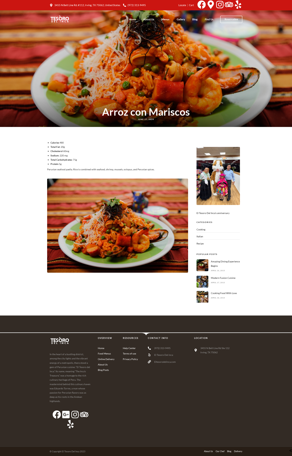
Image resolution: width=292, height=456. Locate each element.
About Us (148, 19)
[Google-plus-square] (66, 414)
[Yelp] (238, 4)
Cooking (201, 229)
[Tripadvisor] (229, 4)
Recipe (200, 243)
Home (132, 19)
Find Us (209, 19)
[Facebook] (201, 4)
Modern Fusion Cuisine (223, 277)
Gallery (181, 19)
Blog (195, 19)
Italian (200, 236)
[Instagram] (220, 4)
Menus (165, 19)
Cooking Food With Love (224, 293)
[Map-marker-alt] (210, 4)
